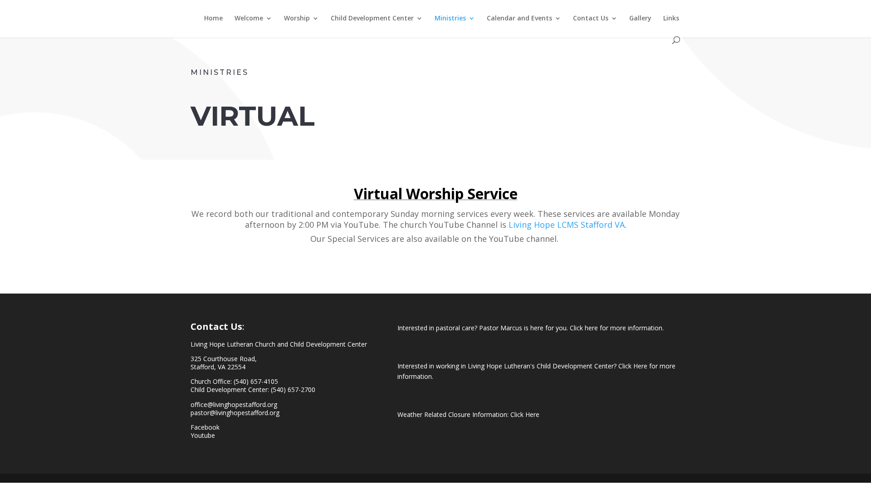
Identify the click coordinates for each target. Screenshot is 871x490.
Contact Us (590, 18)
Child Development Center (372, 18)
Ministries (450, 18)
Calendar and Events (519, 18)
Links (671, 18)
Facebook (205, 427)
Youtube (203, 435)
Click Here (524, 414)
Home (213, 18)
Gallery (640, 18)
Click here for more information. (617, 327)
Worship (297, 18)
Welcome (249, 18)
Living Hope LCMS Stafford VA (567, 224)
